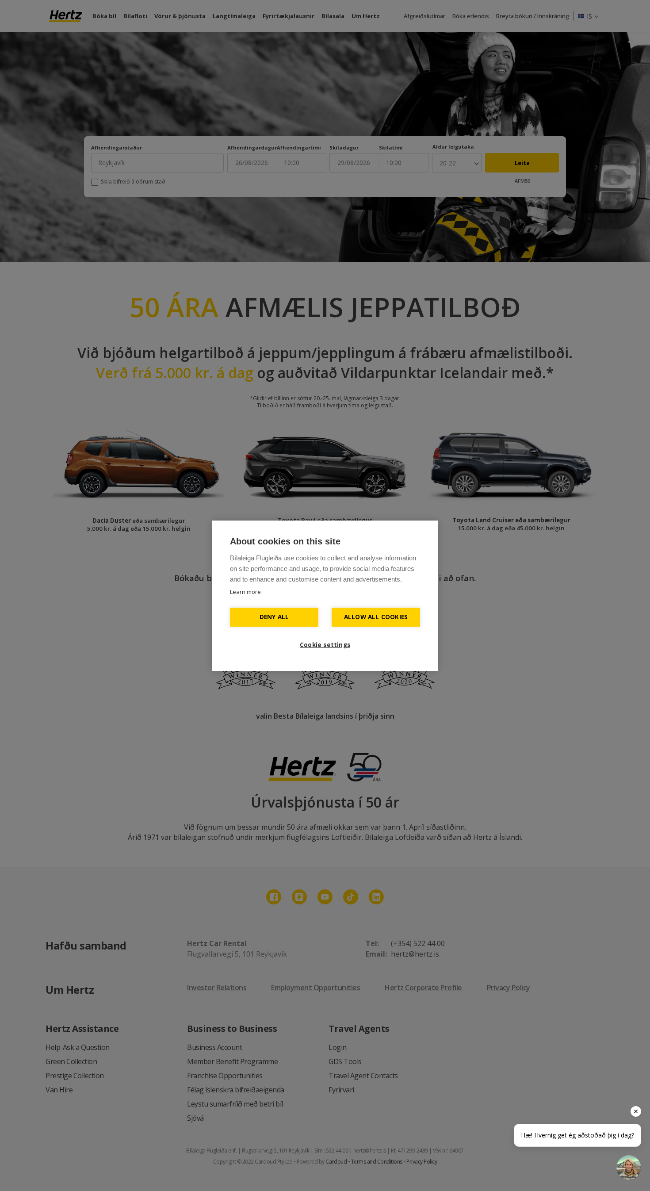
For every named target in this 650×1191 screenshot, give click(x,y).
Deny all (274, 617)
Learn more (245, 592)
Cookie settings (325, 645)
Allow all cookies (376, 617)
